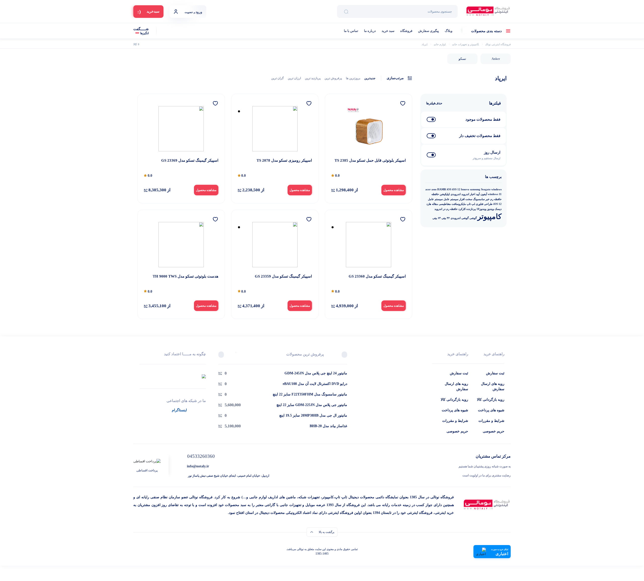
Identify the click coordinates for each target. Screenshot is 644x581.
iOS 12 (456, 189)
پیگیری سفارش (428, 31)
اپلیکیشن (445, 194)
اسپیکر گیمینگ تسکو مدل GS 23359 (283, 276)
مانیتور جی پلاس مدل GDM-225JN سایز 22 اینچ (311, 405)
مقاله (435, 204)
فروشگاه (406, 31)
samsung (475, 189)
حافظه (435, 194)
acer (428, 189)
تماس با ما (351, 31)
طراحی (488, 204)
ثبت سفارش (495, 373)
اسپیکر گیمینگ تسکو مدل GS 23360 (377, 276)
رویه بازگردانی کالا (490, 399)
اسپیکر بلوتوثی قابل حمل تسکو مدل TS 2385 (370, 160)
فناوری (479, 204)
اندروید (465, 194)
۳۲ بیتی (445, 218)
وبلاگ (448, 31)
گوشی (473, 218)
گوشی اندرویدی (460, 218)
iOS (449, 189)
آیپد (478, 194)
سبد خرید (388, 31)
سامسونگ (479, 199)
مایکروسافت (459, 204)
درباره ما (370, 31)
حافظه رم (496, 199)
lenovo (465, 189)
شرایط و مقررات (491, 421)
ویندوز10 (481, 209)
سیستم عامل (451, 199)
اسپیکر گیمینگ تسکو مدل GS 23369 (189, 160)
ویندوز (490, 209)
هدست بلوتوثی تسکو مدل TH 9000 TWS (185, 276)
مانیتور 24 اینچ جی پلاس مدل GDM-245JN (316, 373)
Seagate (486, 189)
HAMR (441, 189)
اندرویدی (456, 194)
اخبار (472, 194)
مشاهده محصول (393, 190)
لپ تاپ (471, 204)
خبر (488, 199)
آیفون (483, 194)
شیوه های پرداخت (491, 410)
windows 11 (495, 194)
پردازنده (471, 209)
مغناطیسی (445, 204)
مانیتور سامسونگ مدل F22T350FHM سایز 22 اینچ (310, 394)
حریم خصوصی (493, 431)
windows (496, 189)
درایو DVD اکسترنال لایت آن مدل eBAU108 (315, 384)
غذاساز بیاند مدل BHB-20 (328, 426)
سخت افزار (465, 199)
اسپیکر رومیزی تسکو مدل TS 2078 (284, 160)
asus (433, 189)
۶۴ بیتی (436, 218)
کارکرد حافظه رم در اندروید (450, 209)
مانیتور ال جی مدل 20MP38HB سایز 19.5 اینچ (313, 415)
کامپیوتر (489, 216)
